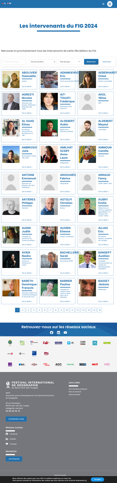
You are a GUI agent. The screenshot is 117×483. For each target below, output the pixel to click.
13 (83, 310)
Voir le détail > (27, 86)
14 (89, 310)
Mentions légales (60, 475)
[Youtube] (65, 332)
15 (94, 310)
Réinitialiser (107, 62)
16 (100, 310)
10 (67, 310)
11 (72, 310)
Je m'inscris (13, 459)
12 (78, 310)
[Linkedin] (58, 332)
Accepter (97, 479)
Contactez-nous (16, 419)
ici (86, 480)
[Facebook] (51, 332)
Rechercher (91, 62)
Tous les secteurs (37, 62)
